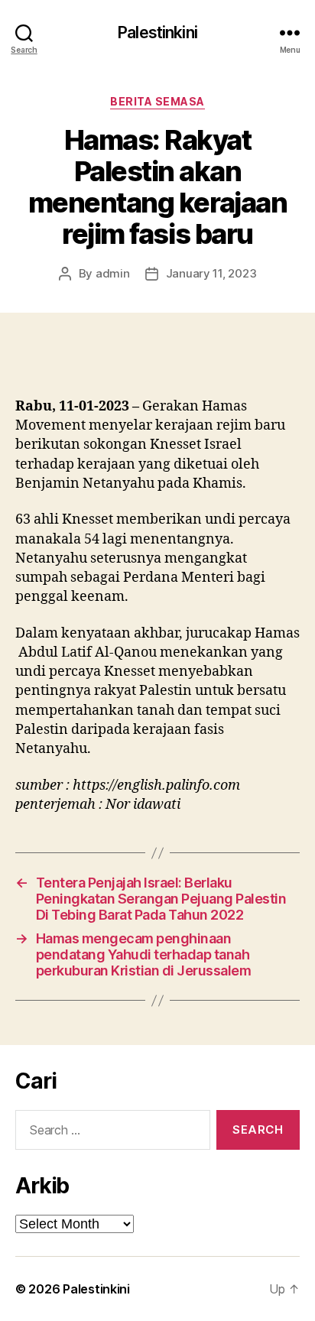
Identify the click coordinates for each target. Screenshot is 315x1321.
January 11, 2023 (211, 273)
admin (113, 273)
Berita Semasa (157, 101)
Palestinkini (157, 32)
